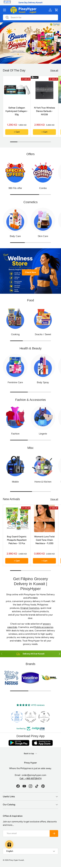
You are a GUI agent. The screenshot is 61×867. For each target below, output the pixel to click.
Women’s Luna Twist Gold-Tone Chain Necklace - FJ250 (44, 540)
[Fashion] (15, 417)
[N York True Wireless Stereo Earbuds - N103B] (44, 89)
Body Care (15, 236)
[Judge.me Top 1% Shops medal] (44, 716)
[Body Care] (15, 220)
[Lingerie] (42, 417)
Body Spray (43, 382)
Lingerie (43, 433)
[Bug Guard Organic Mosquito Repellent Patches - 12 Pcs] (16, 518)
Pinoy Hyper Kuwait (16, 860)
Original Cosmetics (29, 608)
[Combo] (42, 172)
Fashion (15, 433)
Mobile (15, 481)
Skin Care (43, 236)
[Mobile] (15, 465)
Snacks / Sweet (43, 334)
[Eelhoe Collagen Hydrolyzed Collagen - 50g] (16, 89)
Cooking (15, 334)
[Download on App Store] (42, 743)
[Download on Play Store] (19, 743)
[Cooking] (15, 318)
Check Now (30, 272)
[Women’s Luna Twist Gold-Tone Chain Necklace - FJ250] (44, 518)
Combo (43, 188)
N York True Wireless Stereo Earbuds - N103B (44, 111)
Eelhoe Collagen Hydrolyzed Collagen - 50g (16, 111)
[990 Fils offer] (15, 172)
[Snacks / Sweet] (42, 318)
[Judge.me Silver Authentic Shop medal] (17, 716)
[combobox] (30, 17)
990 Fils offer (15, 188)
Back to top (29, 753)
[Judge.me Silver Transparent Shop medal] (30, 716)
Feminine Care (15, 382)
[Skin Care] (42, 220)
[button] (56, 10)
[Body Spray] (42, 366)
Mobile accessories (43, 627)
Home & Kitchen (42, 481)
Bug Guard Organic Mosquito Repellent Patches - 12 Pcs (17, 540)
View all (54, 70)
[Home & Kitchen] (42, 465)
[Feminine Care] (15, 366)
